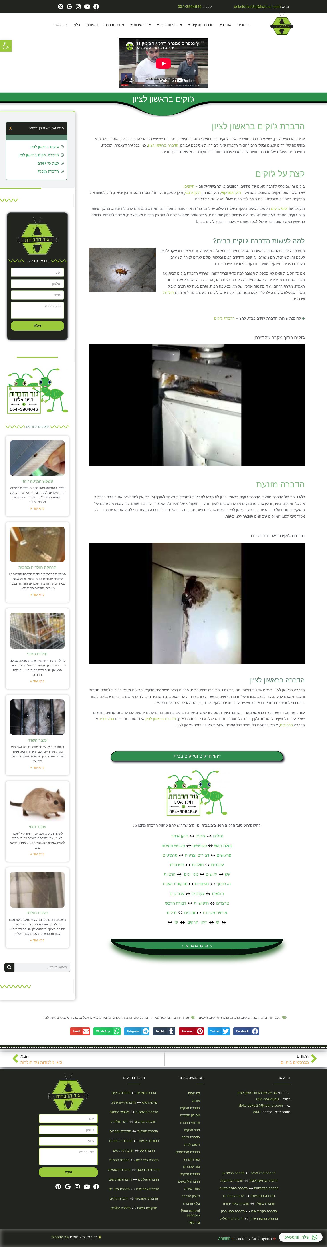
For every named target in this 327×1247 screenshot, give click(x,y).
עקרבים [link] (198, 893)
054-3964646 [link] (190, 6)
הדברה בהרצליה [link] (232, 1219)
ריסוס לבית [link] (192, 1144)
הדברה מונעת (48, 171)
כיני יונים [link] (191, 874)
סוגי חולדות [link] (192, 1159)
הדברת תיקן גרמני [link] (123, 1102)
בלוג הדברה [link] (259, 1017)
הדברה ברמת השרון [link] (264, 1219)
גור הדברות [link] (60, 1237)
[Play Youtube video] (197, 405)
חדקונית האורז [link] (175, 883)
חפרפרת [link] (177, 864)
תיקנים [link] (189, 186)
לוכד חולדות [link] (119, 1121)
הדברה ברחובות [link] (231, 1180)
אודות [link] (227, 24)
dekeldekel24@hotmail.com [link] (257, 6)
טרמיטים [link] (170, 855)
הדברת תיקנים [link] (122, 1017)
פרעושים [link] (224, 855)
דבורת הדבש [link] (175, 903)
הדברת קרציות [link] (119, 1160)
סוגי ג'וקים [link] (279, 208)
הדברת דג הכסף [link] (148, 1169)
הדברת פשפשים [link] (146, 1112)
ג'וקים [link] (201, 836)
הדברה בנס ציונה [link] (262, 1196)
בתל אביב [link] (106, 718)
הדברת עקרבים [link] (145, 1121)
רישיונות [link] (92, 24)
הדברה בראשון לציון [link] (163, 145)
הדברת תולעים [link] (148, 1179)
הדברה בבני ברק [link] (233, 1211)
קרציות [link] (170, 874)
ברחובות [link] (286, 725)
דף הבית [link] (244, 24)
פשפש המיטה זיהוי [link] (37, 481)
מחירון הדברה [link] (190, 1115)
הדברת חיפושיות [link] (146, 1198)
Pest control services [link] (190, 1213)
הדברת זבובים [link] (121, 1208)
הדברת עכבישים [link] (147, 1189)
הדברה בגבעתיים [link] (266, 1188)
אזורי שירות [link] (142, 24)
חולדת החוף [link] (37, 654)
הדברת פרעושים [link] (120, 1179)
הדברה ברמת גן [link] (233, 1173)
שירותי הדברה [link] (171, 24)
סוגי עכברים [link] (191, 1167)
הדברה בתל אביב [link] (263, 1173)
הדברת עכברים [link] (120, 1131)
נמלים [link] (218, 836)
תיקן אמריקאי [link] (231, 192)
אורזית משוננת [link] (215, 912)
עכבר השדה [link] (37, 740)
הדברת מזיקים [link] (219, 1017)
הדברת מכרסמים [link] (188, 1152)
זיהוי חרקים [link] (197, 922)
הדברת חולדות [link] (147, 1131)
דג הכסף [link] (223, 883)
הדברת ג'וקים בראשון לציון (38, 155)
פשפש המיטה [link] (173, 845)
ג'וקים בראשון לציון (44, 147)
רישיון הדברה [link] (190, 1196)
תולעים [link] (218, 893)
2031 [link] (257, 1112)
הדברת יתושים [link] (123, 1150)
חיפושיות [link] (201, 903)
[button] (10, 128)
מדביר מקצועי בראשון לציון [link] (60, 1017)
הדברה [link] (235, 1017)
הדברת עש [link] (147, 1150)
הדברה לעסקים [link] (189, 1181)
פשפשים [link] (199, 845)
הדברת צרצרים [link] (119, 1189)
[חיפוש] (9, 967)
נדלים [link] (172, 912)
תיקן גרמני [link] (193, 192)
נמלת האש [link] (223, 845)
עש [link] (227, 874)
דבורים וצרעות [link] (197, 855)
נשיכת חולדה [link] (37, 913)
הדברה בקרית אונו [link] (264, 1211)
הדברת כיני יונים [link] (147, 1160)
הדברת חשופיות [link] (119, 1169)
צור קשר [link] (61, 24)
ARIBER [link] (224, 1238)
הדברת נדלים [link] (119, 1198)
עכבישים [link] (177, 893)
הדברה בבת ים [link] (233, 1196)
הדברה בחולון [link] (265, 1203)
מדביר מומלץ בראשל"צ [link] (95, 1017)
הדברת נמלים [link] (146, 1093)
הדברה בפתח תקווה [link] (233, 1188)
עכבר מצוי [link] (37, 826)
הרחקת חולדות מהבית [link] (37, 567)
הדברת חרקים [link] (202, 24)
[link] (6, 46)
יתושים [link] (211, 874)
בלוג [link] (77, 24)
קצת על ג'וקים (48, 163)
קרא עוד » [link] (37, 508)
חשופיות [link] (202, 883)
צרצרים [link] (222, 903)
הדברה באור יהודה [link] (236, 1203)
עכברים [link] (217, 864)
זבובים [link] (189, 912)
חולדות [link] (168, 292)
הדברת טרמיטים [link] (121, 1141)
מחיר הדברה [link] (114, 24)
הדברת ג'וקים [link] (224, 318)
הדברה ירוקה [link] (190, 1137)
